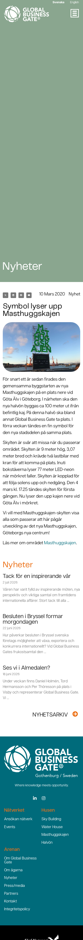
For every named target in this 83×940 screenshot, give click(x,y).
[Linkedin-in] (35, 798)
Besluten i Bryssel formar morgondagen (33, 619)
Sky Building (51, 819)
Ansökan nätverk (18, 819)
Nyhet (74, 294)
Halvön (47, 843)
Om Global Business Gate (20, 861)
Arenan (12, 849)
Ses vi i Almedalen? (26, 668)
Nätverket (14, 810)
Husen (48, 810)
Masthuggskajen (60, 543)
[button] (5, 295)
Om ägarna (13, 870)
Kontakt (10, 901)
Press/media (14, 886)
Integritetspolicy (17, 909)
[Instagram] (44, 798)
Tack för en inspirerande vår (37, 576)
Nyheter (10, 878)
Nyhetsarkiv (50, 715)
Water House (52, 827)
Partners (11, 894)
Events (9, 827)
